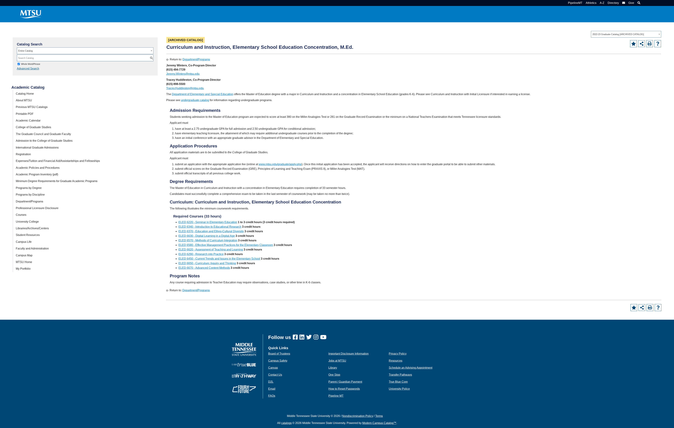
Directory (613, 2)
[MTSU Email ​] (623, 2)
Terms (379, 415)
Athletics (591, 2)
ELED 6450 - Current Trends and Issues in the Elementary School (219, 258)
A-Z (602, 2)
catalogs (286, 423)
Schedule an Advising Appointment (410, 367)
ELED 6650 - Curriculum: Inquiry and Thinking (207, 263)
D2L (270, 381)
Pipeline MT (335, 395)
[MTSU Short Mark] (30, 14)
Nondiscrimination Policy (357, 415)
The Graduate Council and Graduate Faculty (43, 134)
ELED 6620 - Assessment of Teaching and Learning (211, 249)
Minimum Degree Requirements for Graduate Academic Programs (56, 181)
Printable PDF (25, 113)
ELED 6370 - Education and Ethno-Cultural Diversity (211, 231)
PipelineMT (575, 2)
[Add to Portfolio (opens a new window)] (633, 43)
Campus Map (24, 255)
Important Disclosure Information (348, 353)
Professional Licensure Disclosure (37, 208)
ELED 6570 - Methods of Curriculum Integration (208, 240)
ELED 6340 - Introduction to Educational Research (210, 226)
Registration (23, 154)
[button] (638, 2)
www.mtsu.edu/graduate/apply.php (280, 164)
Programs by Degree (29, 187)
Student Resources (28, 234)
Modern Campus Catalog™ (379, 423)
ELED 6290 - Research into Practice (201, 254)
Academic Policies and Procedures (38, 167)
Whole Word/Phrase (30, 64)
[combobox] (626, 34)
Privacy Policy (398, 353)
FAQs (271, 395)
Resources (395, 360)
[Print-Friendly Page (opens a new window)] (649, 43)
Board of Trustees (279, 353)
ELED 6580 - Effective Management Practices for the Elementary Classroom (226, 244)
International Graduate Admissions (37, 147)
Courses (21, 214)
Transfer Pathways (400, 374)
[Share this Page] (641, 43)
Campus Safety (277, 360)
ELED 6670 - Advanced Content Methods (204, 267)
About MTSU (24, 100)
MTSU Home (24, 262)
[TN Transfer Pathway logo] (244, 375)
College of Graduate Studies (33, 127)
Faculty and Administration (32, 248)
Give (631, 2)
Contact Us (275, 374)
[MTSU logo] (244, 349)
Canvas (273, 367)
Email (271, 388)
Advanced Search (28, 68)
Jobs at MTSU (337, 360)
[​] (296, 337)
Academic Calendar (28, 120)
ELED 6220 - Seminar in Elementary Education (208, 222)
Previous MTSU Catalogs (32, 107)
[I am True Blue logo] (244, 364)
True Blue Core (398, 381)
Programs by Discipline (30, 194)
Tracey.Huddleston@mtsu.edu (185, 88)
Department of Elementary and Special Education (202, 94)
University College (27, 221)
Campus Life (24, 241)
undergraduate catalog (195, 100)
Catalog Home (25, 93)
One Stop (334, 374)
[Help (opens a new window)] (657, 43)
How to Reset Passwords (344, 388)
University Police (399, 388)
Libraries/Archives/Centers (32, 228)
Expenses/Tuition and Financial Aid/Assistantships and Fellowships (58, 160)
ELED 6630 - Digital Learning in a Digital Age (207, 235)
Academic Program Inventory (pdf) (37, 174)
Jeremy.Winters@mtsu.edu (183, 73)
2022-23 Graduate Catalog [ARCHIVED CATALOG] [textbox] (618, 34)
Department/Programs (29, 201)
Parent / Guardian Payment (345, 381)
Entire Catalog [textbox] (25, 51)
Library (332, 367)
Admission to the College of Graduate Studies (44, 140)
